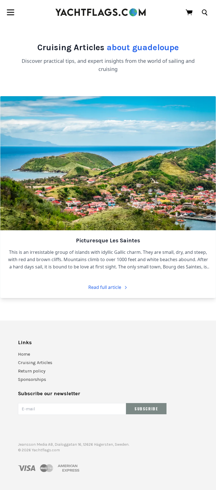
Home (24, 354)
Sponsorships (32, 379)
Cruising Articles (35, 362)
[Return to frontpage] (100, 12)
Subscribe (146, 408)
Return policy (31, 371)
